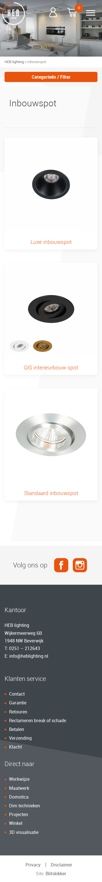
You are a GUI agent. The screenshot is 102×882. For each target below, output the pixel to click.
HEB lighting (14, 61)
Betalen (16, 729)
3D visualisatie (24, 832)
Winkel (15, 823)
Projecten (18, 814)
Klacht (15, 747)
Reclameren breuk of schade (37, 720)
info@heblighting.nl (28, 656)
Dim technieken (24, 806)
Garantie (17, 703)
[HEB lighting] (13, 13)
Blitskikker (56, 873)
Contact (17, 694)
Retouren (18, 712)
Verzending (20, 738)
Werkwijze (19, 779)
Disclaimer (61, 865)
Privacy (33, 865)
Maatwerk (19, 788)
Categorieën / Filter (51, 77)
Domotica (19, 797)
